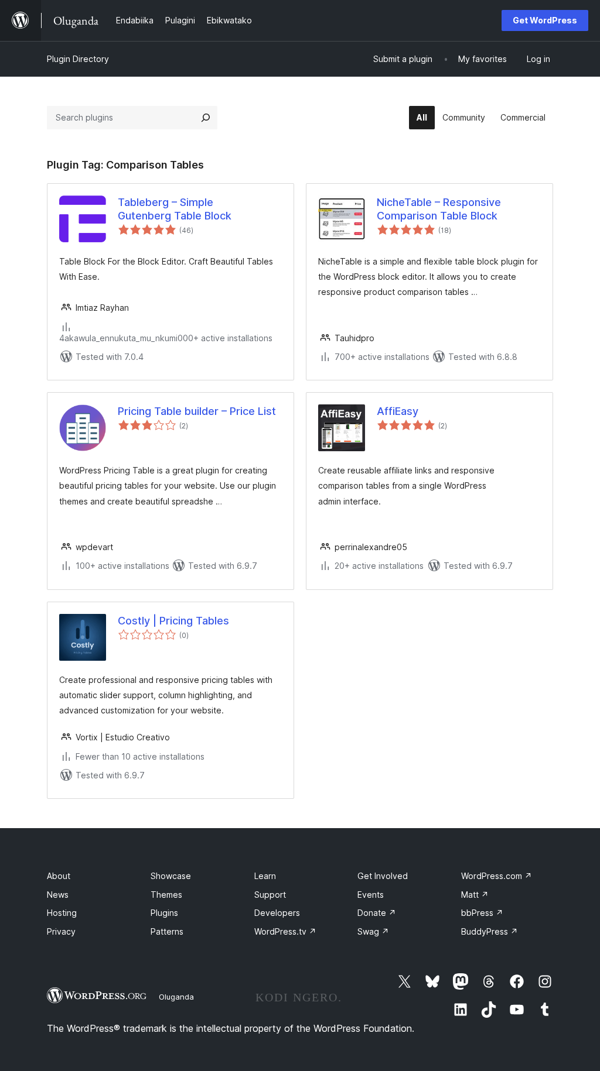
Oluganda (176, 996)
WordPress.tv (285, 931)
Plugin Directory (78, 59)
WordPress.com (496, 876)
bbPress (482, 913)
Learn (265, 876)
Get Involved (382, 876)
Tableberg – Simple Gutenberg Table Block (174, 209)
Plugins (164, 913)
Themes (166, 895)
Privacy (61, 931)
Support (270, 895)
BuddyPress (489, 931)
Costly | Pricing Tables (173, 621)
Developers (277, 913)
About (58, 876)
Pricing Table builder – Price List (197, 411)
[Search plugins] (205, 117)
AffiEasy (397, 411)
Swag (373, 931)
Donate (376, 913)
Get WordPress (545, 20)
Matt (475, 895)
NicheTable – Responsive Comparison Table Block (439, 209)
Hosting (62, 913)
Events (370, 895)
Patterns (167, 931)
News (58, 895)
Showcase (171, 876)
